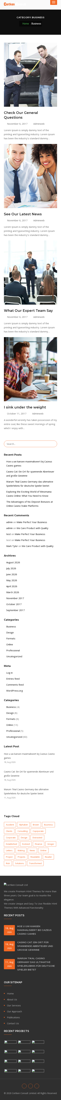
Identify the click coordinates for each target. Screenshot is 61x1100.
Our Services (14, 1005)
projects (21, 856)
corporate (11, 837)
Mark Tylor (12, 546)
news (32, 850)
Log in (9, 672)
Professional (13, 650)
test (8, 534)
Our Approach (14, 1011)
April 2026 (11, 586)
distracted (37, 837)
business (48, 824)
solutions (19, 863)
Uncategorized (14, 656)
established (11, 844)
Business (11, 626)
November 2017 (15, 598)
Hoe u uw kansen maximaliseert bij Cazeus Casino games (29, 755)
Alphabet (23, 824)
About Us (12, 999)
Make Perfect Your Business (32, 522)
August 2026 (13, 562)
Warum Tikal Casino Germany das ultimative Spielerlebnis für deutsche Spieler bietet (26, 791)
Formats (10, 638)
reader (48, 856)
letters (9, 850)
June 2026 (11, 574)
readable (35, 856)
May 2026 (11, 580)
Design (10, 632)
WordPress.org (14, 690)
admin (9, 522)
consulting (23, 831)
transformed (35, 863)
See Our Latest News (23, 214)
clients (9, 831)
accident (10, 824)
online (43, 850)
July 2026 (11, 568)
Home (25, 23)
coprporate (38, 831)
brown (36, 824)
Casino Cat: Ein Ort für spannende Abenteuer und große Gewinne (28, 773)
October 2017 (14, 604)
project (9, 856)
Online (9, 644)
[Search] (53, 444)
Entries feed (13, 678)
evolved (26, 844)
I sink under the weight (25, 407)
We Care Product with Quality (32, 528)
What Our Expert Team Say (28, 311)
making (21, 850)
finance (38, 844)
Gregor (50, 844)
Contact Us (13, 1023)
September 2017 (15, 610)
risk (8, 863)
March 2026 (12, 592)
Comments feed (15, 684)
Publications (13, 1017)
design (24, 837)
